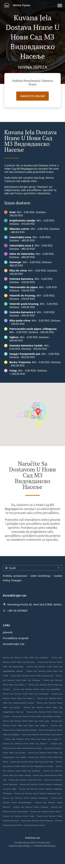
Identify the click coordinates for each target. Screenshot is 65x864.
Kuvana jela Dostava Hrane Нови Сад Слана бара (32, 761)
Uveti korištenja (40, 576)
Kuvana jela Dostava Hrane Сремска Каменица (25, 798)
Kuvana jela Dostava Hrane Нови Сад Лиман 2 (42, 734)
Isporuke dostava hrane (34, 825)
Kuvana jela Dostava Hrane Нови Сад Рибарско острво (36, 716)
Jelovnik (7, 632)
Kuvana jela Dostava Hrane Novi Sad (25, 779)
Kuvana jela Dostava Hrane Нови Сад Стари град (26, 721)
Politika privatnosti (15, 576)
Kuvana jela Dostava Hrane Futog (18, 816)
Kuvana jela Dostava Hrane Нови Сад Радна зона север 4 (32, 739)
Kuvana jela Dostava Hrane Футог (46, 811)
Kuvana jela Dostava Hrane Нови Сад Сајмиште (25, 657)
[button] (59, 5)
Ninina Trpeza (21, 5)
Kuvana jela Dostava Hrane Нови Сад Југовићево (37, 689)
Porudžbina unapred (15, 638)
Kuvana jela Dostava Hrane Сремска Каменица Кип (37, 793)
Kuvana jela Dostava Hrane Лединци (37, 820)
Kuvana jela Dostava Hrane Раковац (31, 807)
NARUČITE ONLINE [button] (32, 96)
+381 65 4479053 (17, 610)
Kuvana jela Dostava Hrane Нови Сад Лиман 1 (25, 743)
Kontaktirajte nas (13, 644)
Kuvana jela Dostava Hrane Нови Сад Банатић (32, 675)
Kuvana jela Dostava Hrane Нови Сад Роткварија (26, 693)
